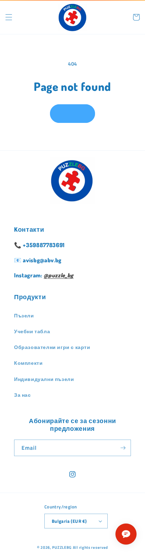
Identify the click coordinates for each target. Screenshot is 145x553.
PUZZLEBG (62, 547)
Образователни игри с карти (52, 347)
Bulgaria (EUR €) (69, 521)
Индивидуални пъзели (44, 379)
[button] (9, 17)
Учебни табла (32, 331)
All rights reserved (90, 547)
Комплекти (28, 363)
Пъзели (24, 315)
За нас (22, 395)
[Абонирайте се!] (123, 448)
